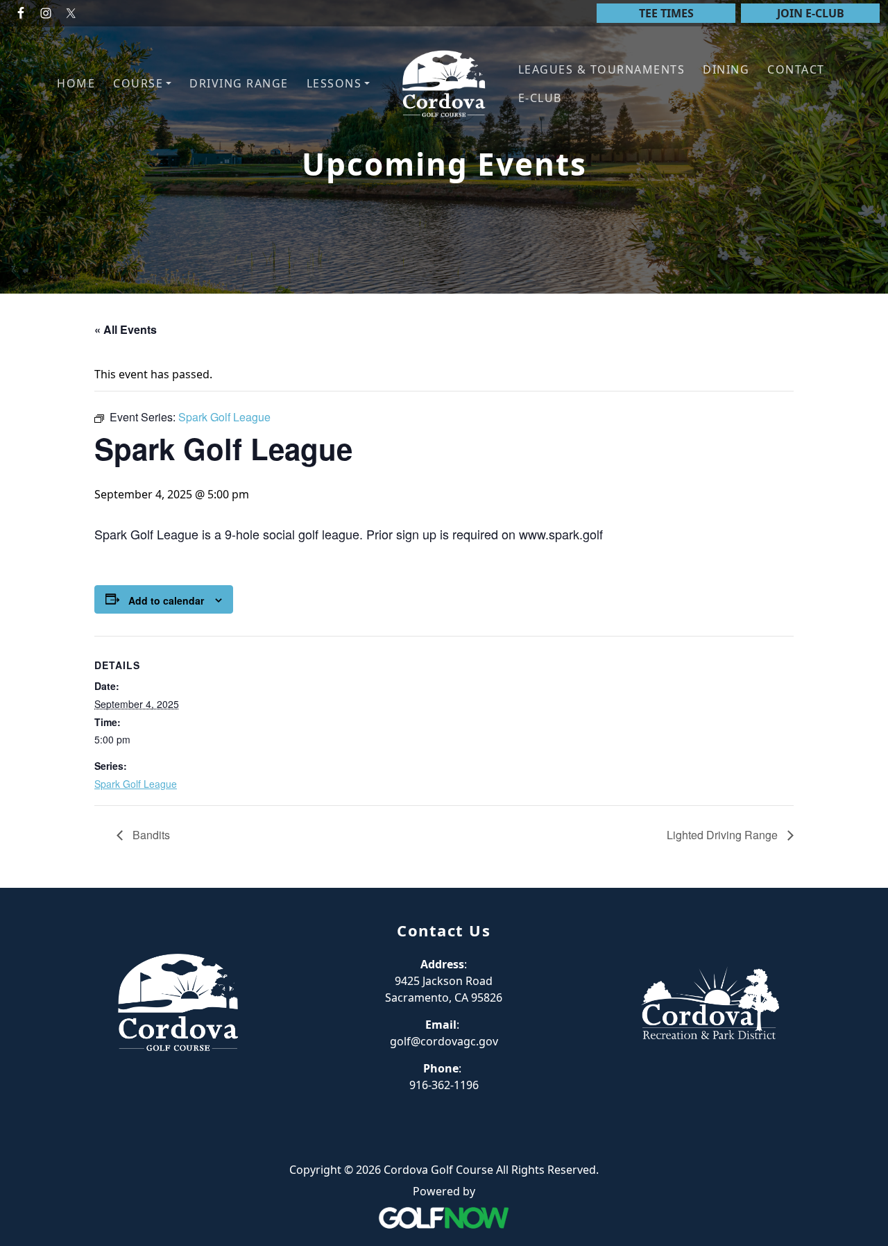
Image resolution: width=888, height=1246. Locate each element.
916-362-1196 (444, 1085)
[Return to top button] (861, 861)
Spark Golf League (135, 784)
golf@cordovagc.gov (444, 1041)
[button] (142, 83)
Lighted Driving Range (723, 835)
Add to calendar (166, 600)
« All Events (125, 329)
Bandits (150, 835)
